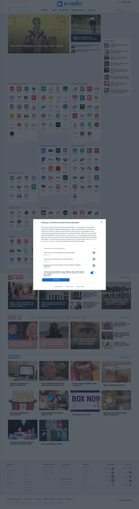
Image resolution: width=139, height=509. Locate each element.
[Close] (102, 223)
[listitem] (69, 248)
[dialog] (69, 254)
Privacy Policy (80, 286)
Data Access (69, 286)
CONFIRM (55, 280)
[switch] (92, 252)
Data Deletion (59, 286)
